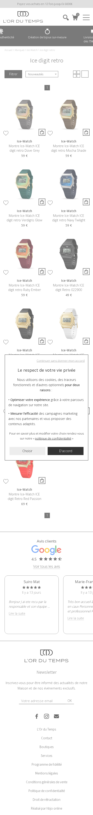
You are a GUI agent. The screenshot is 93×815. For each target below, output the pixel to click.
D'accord (65, 451)
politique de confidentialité (53, 438)
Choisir (27, 451)
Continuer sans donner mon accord (61, 361)
